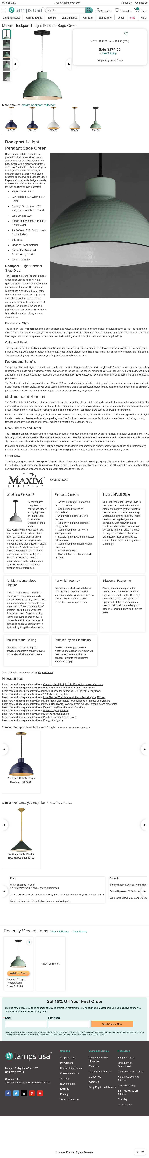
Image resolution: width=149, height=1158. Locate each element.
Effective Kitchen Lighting (56, 714)
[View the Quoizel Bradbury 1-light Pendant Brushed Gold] (21, 830)
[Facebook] (8, 1093)
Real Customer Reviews (131, 1071)
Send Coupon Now (112, 1024)
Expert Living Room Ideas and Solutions (64, 707)
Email (8, 1018)
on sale (38, 894)
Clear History (80, 931)
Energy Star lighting (53, 720)
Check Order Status (71, 1068)
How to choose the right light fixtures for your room (69, 687)
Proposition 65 (45, 672)
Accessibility (125, 1104)
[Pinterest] (32, 1093)
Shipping (64, 1078)
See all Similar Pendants (61, 803)
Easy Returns (67, 1083)
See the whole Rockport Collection (74, 727)
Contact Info (12, 1079)
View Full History (59, 931)
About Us (127, 2)
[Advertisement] (74, 1126)
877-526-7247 (8, 2)
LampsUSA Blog (126, 1085)
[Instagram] (24, 1093)
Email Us (94, 1066)
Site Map (122, 1099)
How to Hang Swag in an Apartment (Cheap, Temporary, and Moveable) (80, 704)
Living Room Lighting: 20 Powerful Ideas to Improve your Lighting (76, 701)
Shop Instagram (126, 1057)
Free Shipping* (67, 2)
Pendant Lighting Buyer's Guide (59, 717)
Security (64, 1089)
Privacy (64, 1094)
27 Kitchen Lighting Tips (55, 694)
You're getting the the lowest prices (28, 888)
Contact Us (141, 2)
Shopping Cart (68, 1057)
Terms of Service (69, 1099)
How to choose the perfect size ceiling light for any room (72, 691)
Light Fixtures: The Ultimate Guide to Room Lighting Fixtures (74, 697)
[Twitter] (16, 1093)
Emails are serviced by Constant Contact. (91, 1034)
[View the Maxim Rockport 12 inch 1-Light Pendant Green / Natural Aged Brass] (21, 754)
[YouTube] (40, 1093)
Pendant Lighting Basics (55, 710)
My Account (66, 1062)
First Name (54, 1018)
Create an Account (70, 1073)
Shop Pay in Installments (102, 1087)
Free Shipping (109, 53)
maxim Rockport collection (38, 105)
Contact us (39, 901)
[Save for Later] (126, 34)
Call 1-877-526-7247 (100, 1071)
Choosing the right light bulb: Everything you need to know (73, 684)
